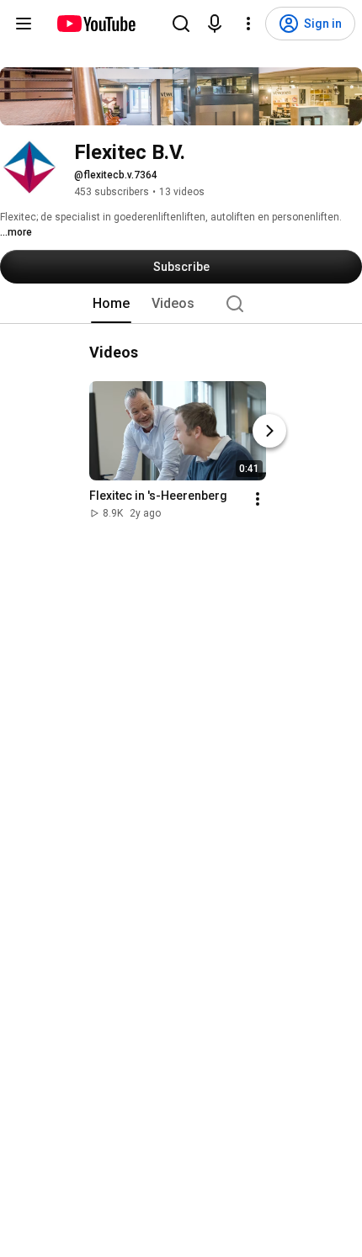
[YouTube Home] (95, 23)
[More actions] (257, 499)
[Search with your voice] (215, 23)
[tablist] (181, 304)
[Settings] (248, 23)
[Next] (269, 431)
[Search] (181, 23)
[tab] (111, 304)
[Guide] (23, 23)
